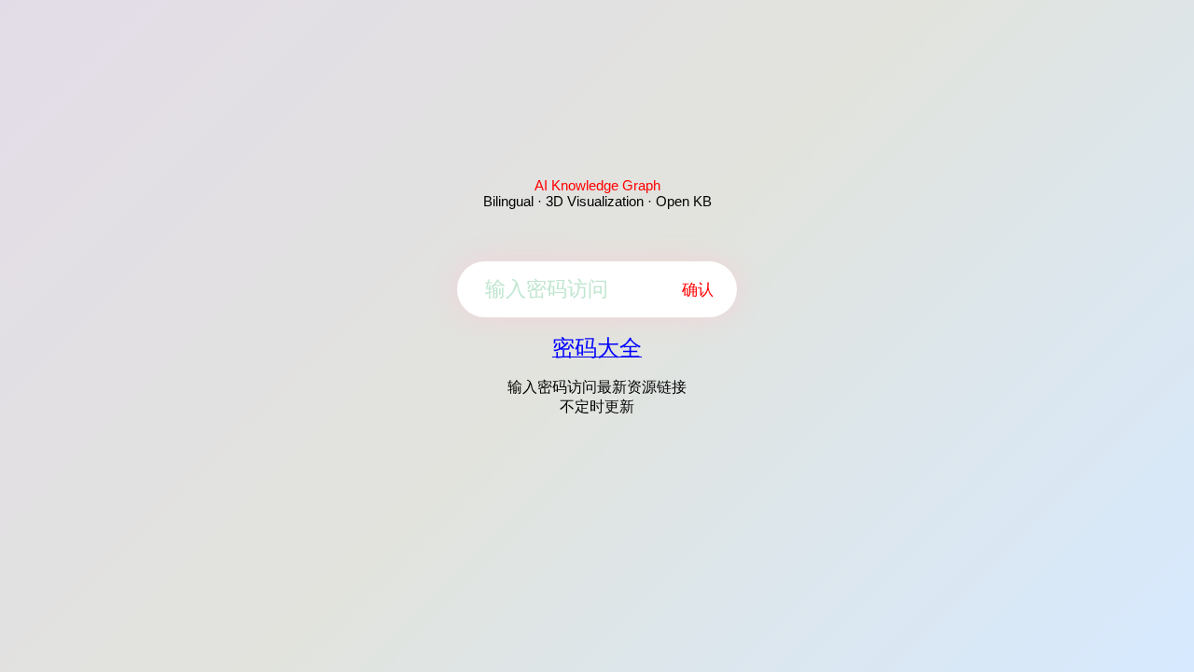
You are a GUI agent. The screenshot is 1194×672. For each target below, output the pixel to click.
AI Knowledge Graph (597, 185)
